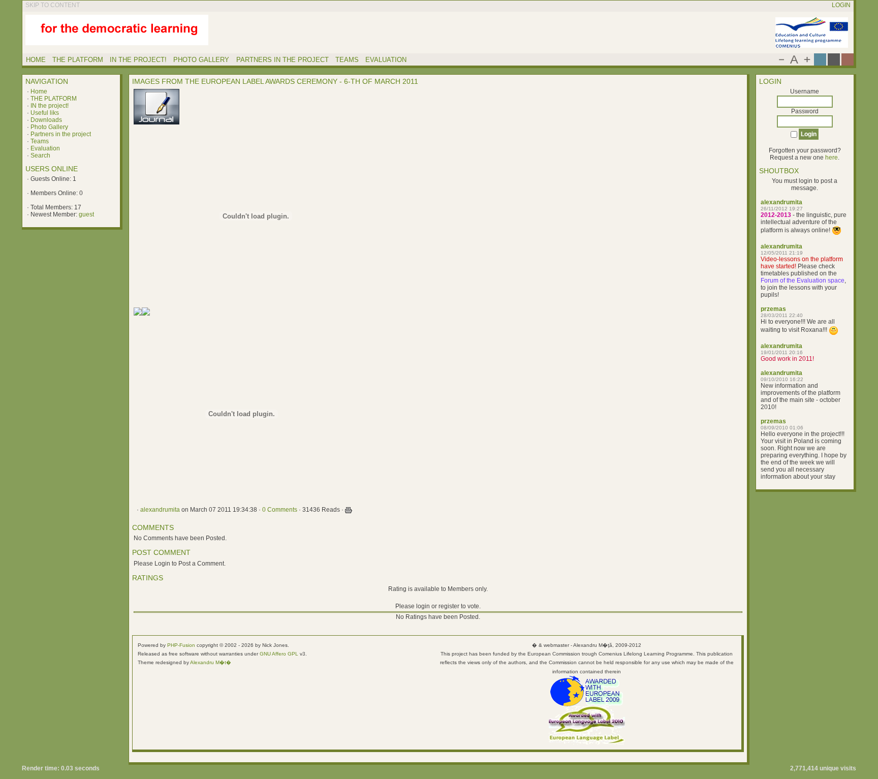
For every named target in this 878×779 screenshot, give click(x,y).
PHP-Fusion (181, 645)
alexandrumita (781, 202)
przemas (773, 309)
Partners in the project (60, 134)
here (831, 157)
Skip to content (52, 5)
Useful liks (44, 112)
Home (38, 91)
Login (841, 5)
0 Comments (279, 509)
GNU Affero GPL (279, 654)
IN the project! (49, 105)
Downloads (46, 119)
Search (40, 155)
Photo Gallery (49, 127)
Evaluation (45, 148)
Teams (39, 141)
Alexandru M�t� (210, 662)
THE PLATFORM (53, 98)
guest (86, 214)
